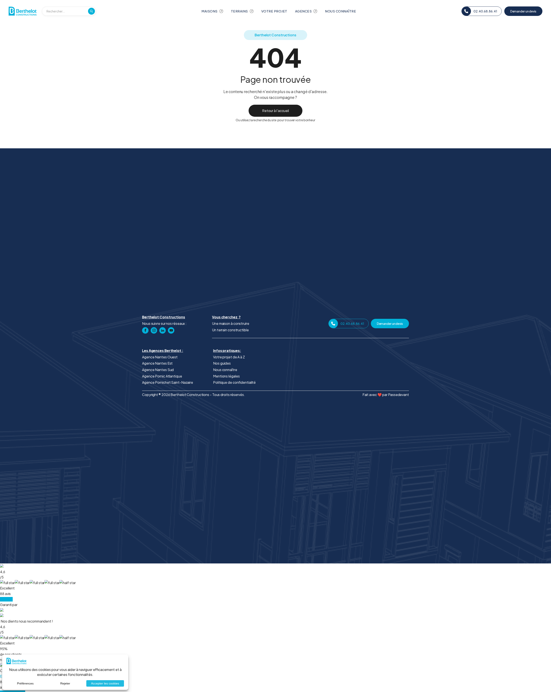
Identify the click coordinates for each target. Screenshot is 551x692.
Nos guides (222, 363)
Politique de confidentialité (234, 382)
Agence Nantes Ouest (160, 357)
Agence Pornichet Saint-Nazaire (167, 382)
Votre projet (274, 11)
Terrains (239, 11)
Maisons (209, 11)
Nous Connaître (340, 11)
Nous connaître (225, 369)
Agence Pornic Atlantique (162, 376)
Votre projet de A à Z (229, 357)
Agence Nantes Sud (158, 369)
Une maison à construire (230, 323)
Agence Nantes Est (157, 363)
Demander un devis (523, 11)
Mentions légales (226, 376)
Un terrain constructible (230, 330)
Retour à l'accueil (275, 110)
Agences (303, 11)
